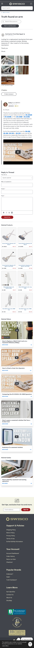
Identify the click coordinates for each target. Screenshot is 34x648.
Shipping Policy (11, 530)
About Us (9, 597)
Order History (10, 556)
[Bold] (3, 212)
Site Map (9, 600)
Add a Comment (9, 94)
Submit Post (7, 217)
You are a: (4, 174)
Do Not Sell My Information (14, 541)
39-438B (19, 117)
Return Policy (10, 532)
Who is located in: (6, 181)
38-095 (27, 131)
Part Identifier (10, 591)
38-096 (5, 133)
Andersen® (9, 574)
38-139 (18, 133)
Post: (2, 195)
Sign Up (25, 509)
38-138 (11, 133)
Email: (3, 188)
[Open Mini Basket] (31, 4)
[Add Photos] (12, 212)
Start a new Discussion (10, 25)
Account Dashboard (12, 553)
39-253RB (8, 117)
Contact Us (9, 594)
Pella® (8, 577)
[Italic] (6, 212)
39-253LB (28, 115)
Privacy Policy (10, 535)
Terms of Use (10, 538)
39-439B (27, 117)
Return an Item (11, 559)
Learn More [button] (5, 645)
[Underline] (9, 212)
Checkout (9, 562)
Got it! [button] (30, 644)
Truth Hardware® (11, 580)
